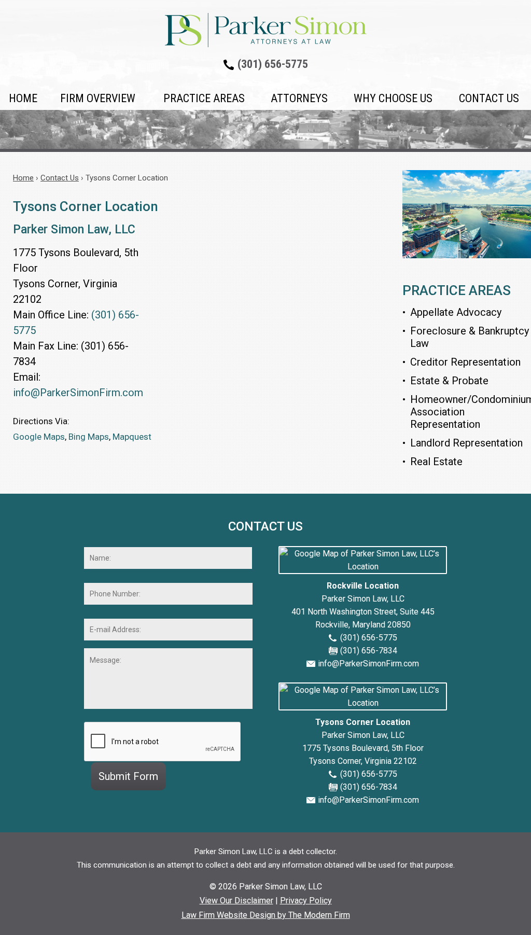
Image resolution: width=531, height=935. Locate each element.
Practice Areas (204, 98)
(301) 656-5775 (272, 64)
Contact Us (489, 98)
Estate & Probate (449, 380)
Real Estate (436, 461)
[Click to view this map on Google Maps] (362, 566)
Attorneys (299, 98)
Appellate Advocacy (455, 312)
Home (23, 98)
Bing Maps (88, 436)
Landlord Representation (466, 443)
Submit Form (128, 776)
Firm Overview (97, 98)
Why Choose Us (393, 98)
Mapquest (132, 436)
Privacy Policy (306, 900)
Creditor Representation (465, 362)
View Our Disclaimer (236, 900)
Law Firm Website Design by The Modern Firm (265, 915)
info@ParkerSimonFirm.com (78, 392)
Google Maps (39, 436)
